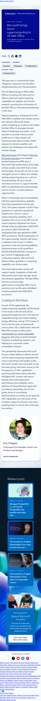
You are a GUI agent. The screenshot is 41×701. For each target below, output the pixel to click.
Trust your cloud (18, 665)
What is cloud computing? (17, 682)
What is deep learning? (24, 685)
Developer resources (26, 678)
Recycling (3, 700)
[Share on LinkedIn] (20, 56)
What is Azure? (5, 663)
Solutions (3, 671)
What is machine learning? (8, 685)
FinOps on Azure (17, 669)
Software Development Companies (11, 676)
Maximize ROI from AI (30, 669)
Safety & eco (31, 697)
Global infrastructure (31, 663)
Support (11, 674)
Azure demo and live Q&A (23, 674)
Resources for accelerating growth (17, 671)
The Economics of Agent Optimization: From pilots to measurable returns (20, 578)
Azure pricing (15, 667)
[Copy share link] (8, 56)
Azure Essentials (29, 665)
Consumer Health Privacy (8, 695)
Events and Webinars (6, 680)
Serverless (6, 66)
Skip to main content (7, 1)
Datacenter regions (6, 665)
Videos (6, 682)
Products (7, 667)
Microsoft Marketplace (30, 676)
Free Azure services (26, 667)
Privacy (37, 695)
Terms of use (15, 697)
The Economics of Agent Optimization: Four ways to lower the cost (20, 545)
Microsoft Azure (9, 155)
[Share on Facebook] (12, 56)
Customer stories (8, 73)
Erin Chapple (12, 39)
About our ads (11, 700)
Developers (18, 66)
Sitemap (19, 695)
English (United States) (7, 689)
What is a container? (22, 687)
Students (36, 678)
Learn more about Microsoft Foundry (20, 639)
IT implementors (31, 66)
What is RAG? (33, 687)
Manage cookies (5, 697)
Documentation (11, 678)
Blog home (11, 14)
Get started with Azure (17, 663)
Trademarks (23, 697)
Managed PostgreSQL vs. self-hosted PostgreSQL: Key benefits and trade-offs (19, 509)
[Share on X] (16, 56)
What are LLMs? (10, 687)
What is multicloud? (32, 682)
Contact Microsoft (28, 695)
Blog (18, 678)
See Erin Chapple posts (10, 456)
